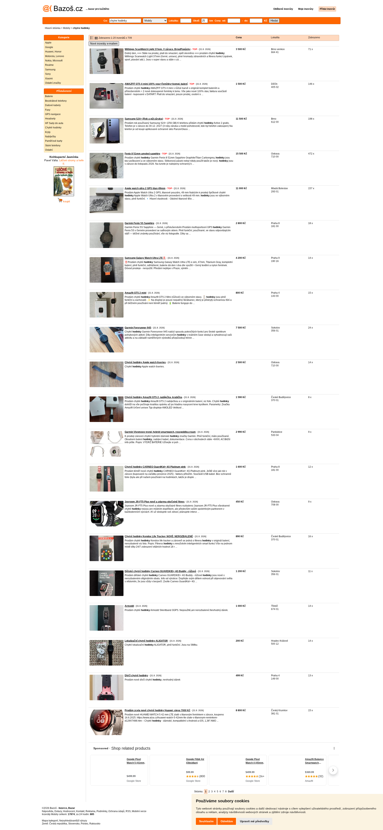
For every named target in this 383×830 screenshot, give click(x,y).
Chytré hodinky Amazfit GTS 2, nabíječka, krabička (153, 397)
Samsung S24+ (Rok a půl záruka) (144, 118)
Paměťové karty (53, 141)
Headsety (50, 118)
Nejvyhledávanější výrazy (73, 820)
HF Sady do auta (54, 123)
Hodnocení (69, 811)
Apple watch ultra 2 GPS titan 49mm (145, 188)
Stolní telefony (52, 145)
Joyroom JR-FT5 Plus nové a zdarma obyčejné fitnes (155, 501)
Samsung (50, 69)
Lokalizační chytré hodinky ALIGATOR (146, 640)
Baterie (49, 96)
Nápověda (47, 811)
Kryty (47, 132)
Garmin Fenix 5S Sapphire (139, 223)
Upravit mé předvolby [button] (254, 821)
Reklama (90, 811)
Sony (48, 74)
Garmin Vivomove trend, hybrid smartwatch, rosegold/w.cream (160, 432)
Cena (239, 37)
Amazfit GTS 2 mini (135, 292)
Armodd (129, 606)
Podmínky (102, 811)
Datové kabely (53, 105)
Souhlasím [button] (206, 821)
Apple (48, 42)
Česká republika (58, 823)
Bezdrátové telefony (56, 100)
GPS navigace (53, 114)
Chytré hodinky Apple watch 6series (145, 362)
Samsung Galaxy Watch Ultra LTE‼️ (145, 258)
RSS (128, 811)
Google (49, 47)
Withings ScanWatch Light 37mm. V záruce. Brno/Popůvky (158, 49)
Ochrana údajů (116, 811)
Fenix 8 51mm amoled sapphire (142, 153)
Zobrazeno (314, 37)
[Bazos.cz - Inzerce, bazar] (63, 11)
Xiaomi (49, 78)
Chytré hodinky (53, 127)
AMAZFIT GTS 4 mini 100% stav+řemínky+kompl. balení (156, 84)
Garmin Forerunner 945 (138, 327)
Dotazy (58, 811)
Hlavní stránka (52, 28)
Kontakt (80, 811)
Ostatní (49, 149)
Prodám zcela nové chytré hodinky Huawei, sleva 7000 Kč (157, 710)
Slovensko (74, 823)
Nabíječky (50, 136)
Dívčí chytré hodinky (136, 675)
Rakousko (94, 823)
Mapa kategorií (50, 820)
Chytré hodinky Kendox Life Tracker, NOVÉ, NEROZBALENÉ (159, 536)
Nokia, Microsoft (53, 60)
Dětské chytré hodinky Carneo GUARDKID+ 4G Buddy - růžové (160, 571)
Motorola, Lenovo (54, 56)
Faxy (47, 109)
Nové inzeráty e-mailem (103, 43)
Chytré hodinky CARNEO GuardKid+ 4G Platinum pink (155, 466)
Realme (49, 65)
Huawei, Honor (53, 51)
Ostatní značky (53, 83)
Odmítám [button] (227, 821)
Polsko (84, 823)
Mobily (66, 28)
